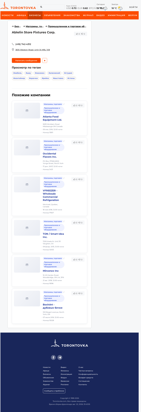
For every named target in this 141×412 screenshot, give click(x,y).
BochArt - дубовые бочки (52, 306)
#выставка (58, 78)
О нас (80, 367)
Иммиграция (66, 374)
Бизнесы (18, 26)
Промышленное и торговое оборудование (67, 26)
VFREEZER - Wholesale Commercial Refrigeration (51, 195)
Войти (133, 7)
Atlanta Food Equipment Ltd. (52, 118)
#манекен (39, 73)
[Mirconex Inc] (27, 265)
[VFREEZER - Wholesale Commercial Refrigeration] (27, 184)
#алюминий (54, 73)
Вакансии (65, 381)
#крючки (33, 78)
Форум (64, 378)
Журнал (46, 384)
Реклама (64, 384)
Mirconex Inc (51, 270)
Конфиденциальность (88, 374)
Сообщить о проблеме (54, 391)
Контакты (82, 384)
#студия (68, 73)
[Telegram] (59, 357)
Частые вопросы (85, 371)
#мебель (17, 73)
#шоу (28, 73)
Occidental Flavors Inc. (50, 155)
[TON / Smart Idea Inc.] (27, 228)
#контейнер (19, 78)
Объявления (48, 378)
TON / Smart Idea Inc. (53, 235)
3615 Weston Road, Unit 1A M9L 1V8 (32, 50)
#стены (71, 78)
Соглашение (84, 381)
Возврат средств (85, 378)
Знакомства (48, 381)
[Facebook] (53, 357)
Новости (46, 367)
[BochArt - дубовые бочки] (27, 298)
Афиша (46, 371)
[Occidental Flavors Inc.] (27, 147)
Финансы (65, 371)
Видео (63, 367)
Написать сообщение (26, 60)
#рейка (45, 78)
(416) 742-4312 (23, 44)
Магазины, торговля (35, 26)
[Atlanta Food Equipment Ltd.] (27, 110)
